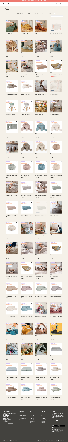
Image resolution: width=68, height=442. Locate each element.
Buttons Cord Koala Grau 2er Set (56, 33)
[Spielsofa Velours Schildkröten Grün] (27, 349)
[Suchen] (54, 4)
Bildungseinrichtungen (22, 415)
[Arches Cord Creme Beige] (56, 127)
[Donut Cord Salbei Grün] (27, 46)
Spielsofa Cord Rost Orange (40, 33)
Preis (42, 13)
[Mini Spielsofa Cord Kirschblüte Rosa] (27, 288)
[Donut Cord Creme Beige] (12, 66)
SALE (56, 13)
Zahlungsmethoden (33, 422)
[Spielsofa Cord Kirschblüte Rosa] (41, 389)
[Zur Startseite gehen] (6, 4)
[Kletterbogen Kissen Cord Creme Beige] (27, 268)
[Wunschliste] (56, 4)
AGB (42, 415)
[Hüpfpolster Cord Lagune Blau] (27, 207)
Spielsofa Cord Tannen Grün (10, 33)
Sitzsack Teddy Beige (9, 235)
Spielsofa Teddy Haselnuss (40, 276)
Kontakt (31, 424)
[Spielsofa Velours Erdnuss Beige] (41, 329)
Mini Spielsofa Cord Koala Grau (55, 296)
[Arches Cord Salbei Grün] (12, 127)
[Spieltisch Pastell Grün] (41, 106)
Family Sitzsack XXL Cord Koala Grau (11, 196)
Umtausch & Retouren (33, 421)
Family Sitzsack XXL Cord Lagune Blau (41, 176)
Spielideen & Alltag (33, 413)
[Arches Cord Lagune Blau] (41, 127)
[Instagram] (55, 420)
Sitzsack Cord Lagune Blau (55, 235)
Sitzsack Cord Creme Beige (10, 256)
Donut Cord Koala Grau (25, 74)
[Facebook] (52, 420)
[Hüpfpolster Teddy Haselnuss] (41, 86)
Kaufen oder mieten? (20, 13)
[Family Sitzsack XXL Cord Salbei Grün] (12, 167)
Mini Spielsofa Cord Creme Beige (11, 316)
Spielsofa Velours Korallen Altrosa (56, 316)
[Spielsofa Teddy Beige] (56, 268)
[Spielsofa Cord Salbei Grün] (56, 389)
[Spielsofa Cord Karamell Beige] (12, 389)
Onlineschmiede (14, 440)
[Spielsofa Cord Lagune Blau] (27, 389)
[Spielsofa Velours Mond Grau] (41, 308)
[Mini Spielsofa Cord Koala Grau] (56, 288)
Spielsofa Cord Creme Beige (55, 377)
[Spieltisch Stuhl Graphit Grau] (27, 106)
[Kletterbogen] (41, 248)
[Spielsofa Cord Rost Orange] (41, 26)
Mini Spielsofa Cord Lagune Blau (26, 316)
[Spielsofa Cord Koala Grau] (41, 369)
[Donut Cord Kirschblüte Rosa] (41, 46)
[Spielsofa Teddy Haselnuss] (41, 268)
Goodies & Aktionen (22, 418)
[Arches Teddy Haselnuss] (27, 147)
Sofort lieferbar (50, 13)
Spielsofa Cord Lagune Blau (25, 397)
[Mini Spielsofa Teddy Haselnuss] (12, 86)
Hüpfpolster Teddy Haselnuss (40, 94)
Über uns (20, 413)
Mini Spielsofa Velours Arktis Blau (11, 377)
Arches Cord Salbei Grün (10, 134)
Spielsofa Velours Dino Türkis (11, 336)
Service (31, 411)
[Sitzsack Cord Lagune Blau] (56, 228)
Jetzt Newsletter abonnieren (56, 418)
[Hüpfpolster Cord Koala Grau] (27, 187)
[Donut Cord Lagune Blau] (56, 46)
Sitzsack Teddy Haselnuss (54, 215)
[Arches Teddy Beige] (41, 147)
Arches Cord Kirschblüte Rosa (26, 134)
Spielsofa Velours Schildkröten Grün (26, 357)
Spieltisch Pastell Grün (39, 114)
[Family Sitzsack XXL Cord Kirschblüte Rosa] (27, 167)
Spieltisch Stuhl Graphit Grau (26, 114)
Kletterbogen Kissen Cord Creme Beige (26, 277)
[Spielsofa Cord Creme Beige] (56, 369)
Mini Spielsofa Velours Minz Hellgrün (25, 378)
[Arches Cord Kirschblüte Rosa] (27, 127)
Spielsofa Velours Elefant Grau (55, 336)
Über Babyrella (22, 411)
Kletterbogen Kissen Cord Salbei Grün (56, 256)
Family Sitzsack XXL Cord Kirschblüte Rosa (25, 176)
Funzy (6, 32)
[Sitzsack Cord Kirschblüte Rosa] (41, 228)
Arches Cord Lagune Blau (39, 134)
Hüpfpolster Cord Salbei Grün (55, 195)
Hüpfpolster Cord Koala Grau (26, 195)
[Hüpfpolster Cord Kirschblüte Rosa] (12, 207)
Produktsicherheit (33, 418)
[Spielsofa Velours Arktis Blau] (12, 349)
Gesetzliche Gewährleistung (43, 422)
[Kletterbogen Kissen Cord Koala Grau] (12, 268)
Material (29, 13)
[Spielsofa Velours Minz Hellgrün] (41, 349)
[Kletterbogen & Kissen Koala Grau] (56, 66)
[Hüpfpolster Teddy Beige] (56, 86)
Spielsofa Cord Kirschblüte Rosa (41, 397)
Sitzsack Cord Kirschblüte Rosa (40, 235)
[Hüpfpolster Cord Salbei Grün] (56, 187)
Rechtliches (43, 411)
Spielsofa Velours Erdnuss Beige (41, 336)
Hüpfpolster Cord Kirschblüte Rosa (11, 216)
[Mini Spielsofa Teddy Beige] (27, 86)
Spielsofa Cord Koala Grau (40, 377)
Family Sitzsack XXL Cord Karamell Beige (54, 155)
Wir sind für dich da (22, 419)
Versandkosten (53, 440)
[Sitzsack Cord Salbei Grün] (27, 228)
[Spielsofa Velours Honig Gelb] (27, 329)
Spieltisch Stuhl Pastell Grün (10, 114)
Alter (6, 13)
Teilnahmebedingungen (44, 419)
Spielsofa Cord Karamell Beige (11, 397)
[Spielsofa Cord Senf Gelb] (27, 26)
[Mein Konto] (58, 4)
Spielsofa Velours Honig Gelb (26, 336)
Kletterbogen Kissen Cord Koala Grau (11, 277)
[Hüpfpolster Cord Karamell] (41, 66)
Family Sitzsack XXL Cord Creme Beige (56, 176)
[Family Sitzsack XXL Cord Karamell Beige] (56, 147)
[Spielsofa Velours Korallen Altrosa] (56, 308)
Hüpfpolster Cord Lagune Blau (26, 215)
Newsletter (21, 416)
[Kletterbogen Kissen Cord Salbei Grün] (56, 248)
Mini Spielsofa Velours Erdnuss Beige (11, 297)
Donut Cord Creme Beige (10, 74)
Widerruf (42, 416)
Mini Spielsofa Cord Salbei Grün (40, 296)
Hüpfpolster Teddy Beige (54, 94)
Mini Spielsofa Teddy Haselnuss (11, 94)
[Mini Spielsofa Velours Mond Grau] (56, 349)
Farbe (12, 13)
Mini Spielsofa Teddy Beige (25, 94)
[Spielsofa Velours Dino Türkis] (12, 329)
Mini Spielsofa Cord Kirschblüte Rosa (26, 297)
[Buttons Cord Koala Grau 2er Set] (56, 26)
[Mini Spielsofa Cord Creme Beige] (12, 308)
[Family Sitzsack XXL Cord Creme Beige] (56, 167)
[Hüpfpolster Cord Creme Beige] (41, 187)
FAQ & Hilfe (32, 415)
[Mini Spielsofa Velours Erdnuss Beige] (12, 288)
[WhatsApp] (57, 420)
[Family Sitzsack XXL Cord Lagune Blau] (41, 167)
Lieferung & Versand (33, 419)
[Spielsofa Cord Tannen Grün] (12, 26)
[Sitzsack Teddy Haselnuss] (56, 207)
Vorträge (31, 416)
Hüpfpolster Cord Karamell (40, 74)
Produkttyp (36, 13)
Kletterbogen (37, 256)
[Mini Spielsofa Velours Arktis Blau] (12, 369)
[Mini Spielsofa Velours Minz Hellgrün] (27, 369)
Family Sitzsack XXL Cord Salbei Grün (11, 176)
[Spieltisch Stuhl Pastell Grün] (12, 106)
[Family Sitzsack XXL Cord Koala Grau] (12, 187)
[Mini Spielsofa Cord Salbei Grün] (41, 288)
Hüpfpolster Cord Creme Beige (40, 195)
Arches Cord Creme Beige (55, 134)
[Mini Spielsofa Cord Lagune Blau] (27, 308)
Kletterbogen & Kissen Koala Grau (56, 74)
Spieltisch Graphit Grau (54, 114)
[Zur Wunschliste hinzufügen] (17, 20)
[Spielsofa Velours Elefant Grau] (56, 329)
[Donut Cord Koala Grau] (27, 66)
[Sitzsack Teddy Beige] (12, 228)
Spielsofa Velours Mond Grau (40, 316)
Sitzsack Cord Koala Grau (25, 256)
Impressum (43, 413)
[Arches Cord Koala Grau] (12, 147)
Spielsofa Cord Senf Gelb (25, 33)
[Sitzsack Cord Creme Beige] (12, 248)
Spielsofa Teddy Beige (54, 276)
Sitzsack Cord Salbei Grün (25, 235)
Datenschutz (43, 418)
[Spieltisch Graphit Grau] (56, 106)
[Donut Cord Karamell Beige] (12, 46)
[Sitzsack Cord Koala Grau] (27, 248)
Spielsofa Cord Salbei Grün (55, 397)
